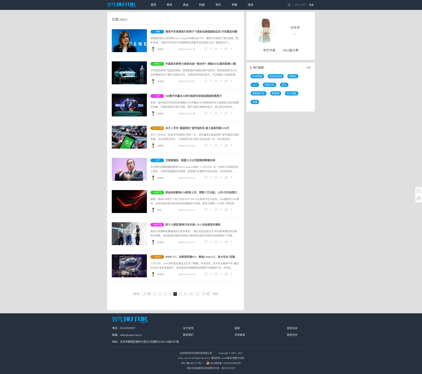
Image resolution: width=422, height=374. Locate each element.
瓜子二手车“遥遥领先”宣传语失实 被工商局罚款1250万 (197, 128)
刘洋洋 (160, 49)
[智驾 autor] (121, 4)
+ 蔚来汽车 (157, 192)
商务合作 (292, 334)
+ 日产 (157, 160)
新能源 (275, 93)
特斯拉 (293, 76)
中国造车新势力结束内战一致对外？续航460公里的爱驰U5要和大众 (204, 63)
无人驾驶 (292, 93)
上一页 (146, 294)
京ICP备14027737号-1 (192, 363)
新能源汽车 (258, 93)
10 (191, 294)
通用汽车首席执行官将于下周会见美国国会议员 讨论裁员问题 (201, 31)
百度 (254, 102)
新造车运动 (276, 76)
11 (197, 294)
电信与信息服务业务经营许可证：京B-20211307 (211, 368)
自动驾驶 (257, 76)
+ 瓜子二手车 (157, 128)
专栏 (218, 4)
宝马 (284, 84)
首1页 (136, 294)
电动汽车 (269, 84)
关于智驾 (188, 328)
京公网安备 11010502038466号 (225, 363)
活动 (250, 4)
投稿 (237, 328)
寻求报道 (239, 334)
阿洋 (159, 210)
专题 (234, 4)
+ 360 (157, 96)
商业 (186, 4)
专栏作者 (269, 50)
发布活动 (292, 328)
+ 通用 (157, 32)
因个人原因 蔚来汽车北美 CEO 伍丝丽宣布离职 (193, 224)
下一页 (205, 294)
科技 (202, 4)
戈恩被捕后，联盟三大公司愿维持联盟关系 (190, 160)
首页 (153, 4)
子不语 (160, 81)
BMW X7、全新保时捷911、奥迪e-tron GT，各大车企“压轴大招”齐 (204, 256)
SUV (254, 84)
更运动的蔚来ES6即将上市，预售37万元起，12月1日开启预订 (201, 192)
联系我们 (188, 334)
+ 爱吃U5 (157, 64)
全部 (308, 67)
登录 (311, 5)
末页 (215, 294)
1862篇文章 (291, 50)
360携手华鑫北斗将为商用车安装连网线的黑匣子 (193, 96)
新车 (169, 4)
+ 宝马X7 (157, 257)
